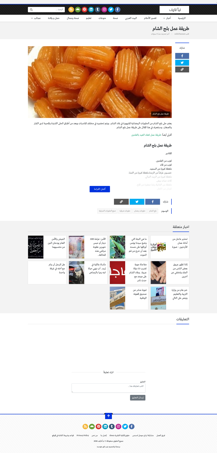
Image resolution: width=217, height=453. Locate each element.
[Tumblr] (98, 9)
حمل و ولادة (54, 18)
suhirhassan (179, 34)
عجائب (37, 18)
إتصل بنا (104, 435)
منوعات (102, 18)
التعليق (142, 382)
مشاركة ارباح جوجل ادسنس (143, 435)
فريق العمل (160, 435)
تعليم (88, 18)
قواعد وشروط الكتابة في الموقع (63, 435)
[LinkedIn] (91, 9)
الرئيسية (182, 18)
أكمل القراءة (100, 189)
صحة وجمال (73, 18)
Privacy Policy (83, 435)
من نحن (95, 435)
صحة (115, 18)
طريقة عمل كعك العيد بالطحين (146, 135)
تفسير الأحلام (150, 18)
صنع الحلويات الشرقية (107, 211)
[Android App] (78, 9)
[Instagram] (104, 9)
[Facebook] (117, 9)
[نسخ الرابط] (182, 69)
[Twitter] (111, 9)
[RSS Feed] (71, 9)
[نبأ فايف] (174, 9)
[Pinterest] (84, 9)
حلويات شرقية (125, 211)
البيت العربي (131, 18)
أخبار (168, 18)
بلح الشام (152, 211)
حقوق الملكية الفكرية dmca (120, 435)
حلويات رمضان (139, 211)
